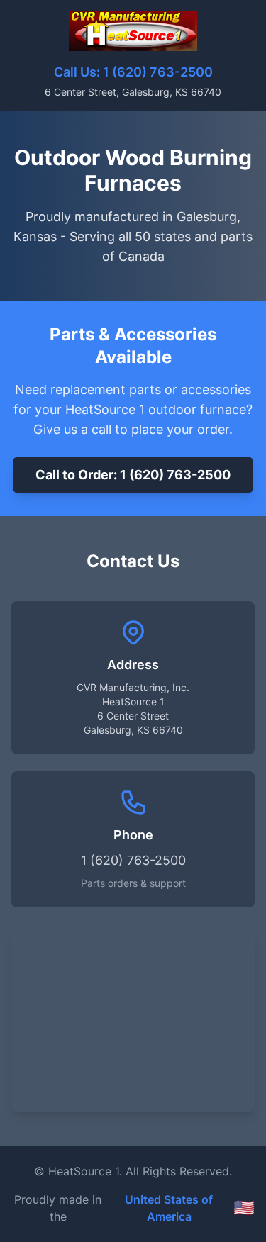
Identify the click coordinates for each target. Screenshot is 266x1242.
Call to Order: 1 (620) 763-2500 (133, 474)
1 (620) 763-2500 (158, 72)
